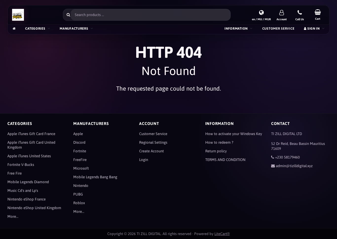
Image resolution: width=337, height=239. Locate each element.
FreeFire (80, 160)
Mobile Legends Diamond (28, 182)
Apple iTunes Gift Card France (31, 134)
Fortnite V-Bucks (20, 164)
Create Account (151, 151)
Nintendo (80, 185)
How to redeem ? (219, 142)
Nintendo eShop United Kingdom (34, 208)
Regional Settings (153, 142)
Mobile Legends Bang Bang (95, 177)
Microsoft (81, 168)
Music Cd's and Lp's (22, 190)
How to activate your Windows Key (233, 134)
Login (143, 160)
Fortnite (79, 151)
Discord (79, 142)
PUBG (78, 194)
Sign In (313, 28)
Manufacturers (74, 28)
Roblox (79, 203)
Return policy (216, 151)
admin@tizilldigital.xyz (294, 166)
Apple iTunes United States (29, 156)
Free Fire (14, 173)
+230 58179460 (287, 157)
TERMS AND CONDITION (225, 160)
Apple (78, 134)
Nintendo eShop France (26, 199)
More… (12, 216)
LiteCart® (222, 234)
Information (236, 28)
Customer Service (278, 28)
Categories (35, 28)
